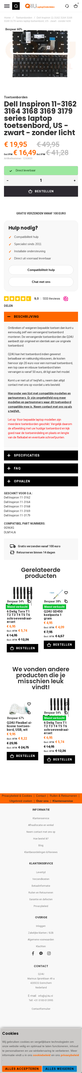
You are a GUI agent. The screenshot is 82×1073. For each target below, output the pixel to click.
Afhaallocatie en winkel (41, 825)
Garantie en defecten (41, 899)
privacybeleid (70, 1055)
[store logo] (40, 6)
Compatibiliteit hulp (41, 270)
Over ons (42, 800)
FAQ (17, 468)
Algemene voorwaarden (41, 939)
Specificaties (27, 455)
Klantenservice (63, 800)
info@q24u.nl (45, 996)
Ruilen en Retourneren (40, 892)
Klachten (41, 946)
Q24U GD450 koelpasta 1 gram (56, 598)
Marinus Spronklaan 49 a (41, 978)
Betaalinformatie (41, 885)
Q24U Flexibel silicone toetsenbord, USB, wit (19, 709)
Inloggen (41, 926)
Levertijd (41, 872)
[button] (16, 6)
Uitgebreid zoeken (20, 800)
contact (13, 384)
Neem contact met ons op (40, 832)
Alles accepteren (22, 1069)
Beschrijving (26, 317)
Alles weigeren (59, 1069)
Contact (41, 795)
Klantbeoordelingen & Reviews (41, 852)
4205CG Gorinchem (41, 983)
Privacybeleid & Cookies (17, 795)
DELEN (8, 305)
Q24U (41, 974)
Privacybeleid (41, 906)
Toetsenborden (24, 17)
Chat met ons (41, 281)
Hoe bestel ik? (40, 838)
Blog (40, 845)
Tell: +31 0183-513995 (41, 1000)
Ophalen (22, 481)
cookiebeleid (42, 1055)
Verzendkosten (40, 879)
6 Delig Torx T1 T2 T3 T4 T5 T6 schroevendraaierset (19, 598)
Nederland (41, 987)
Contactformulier (41, 1009)
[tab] (41, 317)
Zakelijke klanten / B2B (41, 932)
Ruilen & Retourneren (63, 795)
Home (7, 17)
